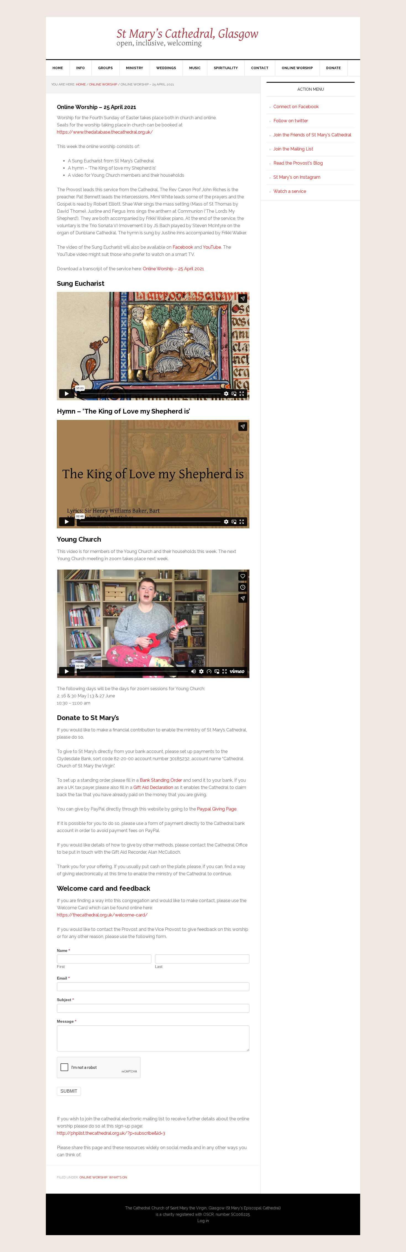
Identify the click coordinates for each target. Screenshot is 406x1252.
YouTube (212, 247)
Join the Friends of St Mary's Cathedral (312, 134)
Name (63, 950)
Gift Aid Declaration (153, 787)
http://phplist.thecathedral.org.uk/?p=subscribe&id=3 (111, 1133)
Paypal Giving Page (216, 809)
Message (66, 1021)
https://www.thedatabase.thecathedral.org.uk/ (105, 132)
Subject (65, 1000)
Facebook (183, 247)
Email (63, 978)
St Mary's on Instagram (296, 177)
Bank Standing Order (161, 780)
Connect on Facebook (296, 106)
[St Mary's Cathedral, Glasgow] (203, 41)
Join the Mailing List (293, 149)
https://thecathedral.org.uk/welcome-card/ (102, 915)
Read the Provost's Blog (298, 163)
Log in (203, 1221)
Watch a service (289, 191)
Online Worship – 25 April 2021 (173, 268)
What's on (118, 1177)
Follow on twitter (290, 120)
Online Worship (93, 1177)
